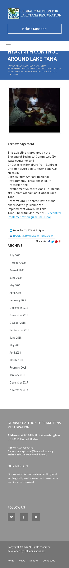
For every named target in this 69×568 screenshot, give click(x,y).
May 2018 (15, 345)
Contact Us (49, 560)
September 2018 (19, 330)
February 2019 (18, 300)
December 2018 (19, 308)
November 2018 (19, 315)
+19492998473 (25, 447)
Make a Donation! (34, 28)
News (22, 560)
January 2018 (17, 375)
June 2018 (15, 337)
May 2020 (15, 285)
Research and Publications (39, 236)
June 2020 (15, 278)
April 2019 (15, 293)
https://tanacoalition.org (33, 454)
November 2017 (19, 390)
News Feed (39, 65)
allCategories (24, 65)
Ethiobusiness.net (35, 551)
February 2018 (18, 367)
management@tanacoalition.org (35, 451)
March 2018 (16, 360)
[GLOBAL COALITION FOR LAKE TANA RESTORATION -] (34, 18)
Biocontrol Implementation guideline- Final (34, 215)
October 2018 (17, 322)
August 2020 (17, 270)
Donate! (34, 560)
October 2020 (17, 263)
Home (11, 65)
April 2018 (15, 352)
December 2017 (19, 382)
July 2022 (15, 255)
